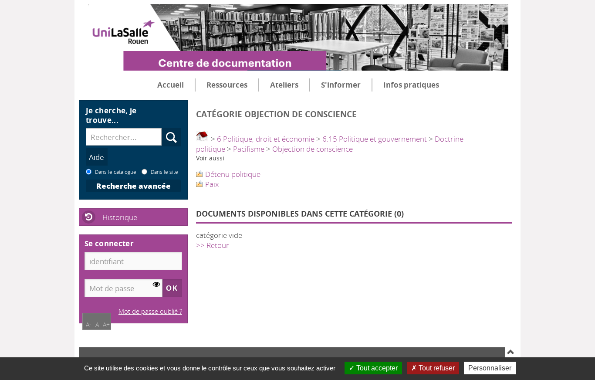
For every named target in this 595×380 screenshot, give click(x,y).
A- (88, 324)
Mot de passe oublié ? (150, 311)
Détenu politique (232, 174)
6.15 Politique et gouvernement (374, 139)
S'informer (341, 85)
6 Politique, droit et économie (265, 139)
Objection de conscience (312, 149)
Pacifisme (248, 149)
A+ (106, 324)
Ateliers (284, 85)
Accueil (170, 85)
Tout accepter (376, 368)
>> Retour (212, 245)
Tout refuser (436, 368)
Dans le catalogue (115, 171)
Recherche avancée (133, 186)
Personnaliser (489, 368)
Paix (212, 184)
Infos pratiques (411, 85)
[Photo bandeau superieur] (293, 30)
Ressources (226, 85)
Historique (119, 217)
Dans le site (164, 171)
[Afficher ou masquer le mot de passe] (156, 284)
